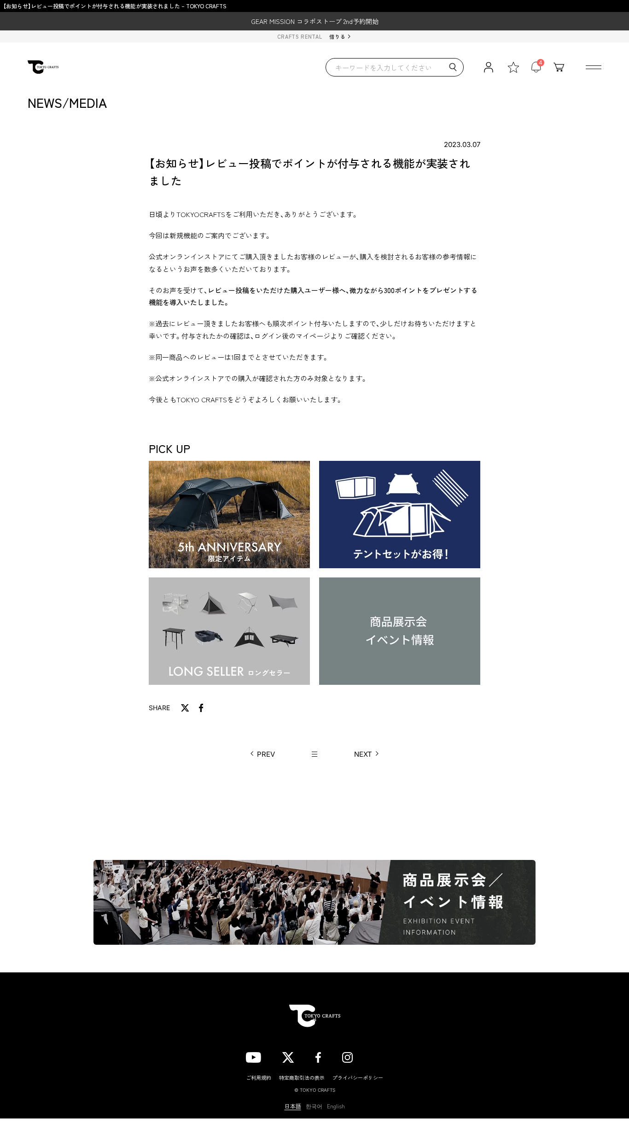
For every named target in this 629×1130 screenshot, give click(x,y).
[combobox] (395, 67)
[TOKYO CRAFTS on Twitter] (288, 1055)
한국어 (314, 1106)
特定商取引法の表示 (302, 1077)
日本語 (293, 1106)
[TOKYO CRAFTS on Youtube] (253, 1055)
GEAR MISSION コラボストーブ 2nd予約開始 (315, 21)
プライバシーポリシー (357, 1077)
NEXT (363, 754)
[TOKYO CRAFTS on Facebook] (318, 1055)
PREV (266, 754)
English (336, 1106)
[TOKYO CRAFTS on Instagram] (347, 1055)
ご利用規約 (258, 1077)
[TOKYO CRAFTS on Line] (378, 1055)
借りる (337, 36)
